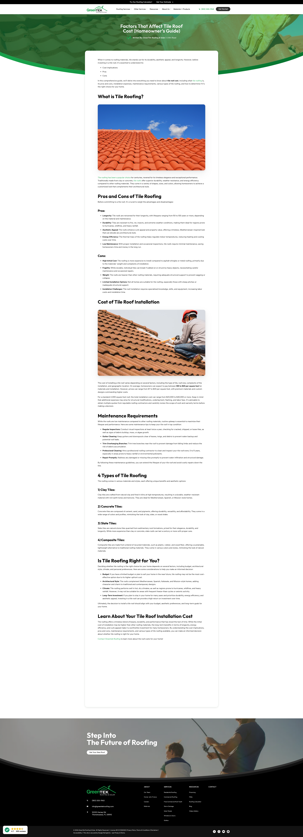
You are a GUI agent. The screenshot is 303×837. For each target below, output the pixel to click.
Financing (192, 792)
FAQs (190, 797)
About (147, 787)
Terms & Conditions (143, 830)
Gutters (166, 820)
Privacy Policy (131, 830)
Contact (212, 787)
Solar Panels (168, 811)
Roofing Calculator (195, 802)
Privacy (117, 833)
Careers (146, 802)
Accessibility (77, 833)
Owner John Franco (150, 797)
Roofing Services (123, 9)
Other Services (140, 9)
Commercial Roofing (170, 797)
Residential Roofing (170, 792)
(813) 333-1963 (207, 9)
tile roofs (137, 180)
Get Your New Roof (97, 752)
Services (168, 787)
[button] (15, 830)
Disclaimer (154, 830)
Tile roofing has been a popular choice (114, 177)
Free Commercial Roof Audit (173, 802)
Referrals (147, 806)
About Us (165, 9)
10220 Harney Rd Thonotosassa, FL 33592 (102, 813)
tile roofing (197, 81)
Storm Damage (169, 806)
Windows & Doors (169, 816)
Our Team (147, 792)
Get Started (223, 9)
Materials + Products (182, 9)
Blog (190, 806)
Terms (123, 833)
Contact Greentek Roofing (109, 639)
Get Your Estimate (163, 2)
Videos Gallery (193, 811)
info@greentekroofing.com (103, 806)
